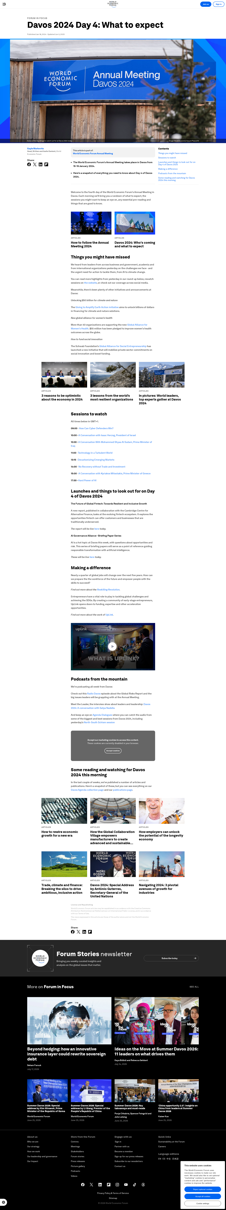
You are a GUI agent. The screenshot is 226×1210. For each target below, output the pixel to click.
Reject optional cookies (202, 1189)
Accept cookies (113, 751)
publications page (122, 789)
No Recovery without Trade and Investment (101, 466)
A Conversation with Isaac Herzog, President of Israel (107, 435)
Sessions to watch (167, 158)
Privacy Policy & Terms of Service (113, 1193)
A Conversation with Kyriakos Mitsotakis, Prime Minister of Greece (114, 473)
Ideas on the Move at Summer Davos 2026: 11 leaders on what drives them (156, 1051)
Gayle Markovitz (35, 148)
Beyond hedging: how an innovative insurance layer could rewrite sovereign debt (66, 1054)
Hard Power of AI (87, 480)
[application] (113, 646)
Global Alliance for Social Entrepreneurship (122, 346)
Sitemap (113, 1198)
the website (90, 282)
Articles (76, 238)
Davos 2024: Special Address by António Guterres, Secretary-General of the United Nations (112, 890)
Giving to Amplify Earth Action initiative (97, 307)
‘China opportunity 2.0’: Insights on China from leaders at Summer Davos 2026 (178, 1108)
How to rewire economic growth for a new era (59, 833)
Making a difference (168, 169)
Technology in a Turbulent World (95, 452)
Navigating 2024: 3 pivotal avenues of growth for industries (158, 889)
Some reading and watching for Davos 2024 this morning (176, 179)
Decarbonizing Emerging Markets (96, 459)
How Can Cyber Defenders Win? (96, 428)
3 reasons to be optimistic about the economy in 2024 (62, 397)
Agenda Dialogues (102, 714)
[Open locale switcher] (3, 1202)
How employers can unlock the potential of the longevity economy (161, 835)
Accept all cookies (202, 1196)
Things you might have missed (172, 153)
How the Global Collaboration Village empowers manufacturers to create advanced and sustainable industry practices (112, 839)
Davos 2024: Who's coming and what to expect (135, 244)
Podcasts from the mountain (172, 173)
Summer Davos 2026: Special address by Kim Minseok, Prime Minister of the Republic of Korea (46, 1108)
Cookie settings (202, 1203)
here (96, 528)
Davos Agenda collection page (87, 789)
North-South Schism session (99, 722)
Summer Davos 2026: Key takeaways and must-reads (130, 1107)
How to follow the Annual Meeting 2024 (90, 244)
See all (194, 987)
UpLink (109, 614)
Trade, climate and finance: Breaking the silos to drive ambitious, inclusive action (62, 889)
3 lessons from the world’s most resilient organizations (111, 397)
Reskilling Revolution (108, 589)
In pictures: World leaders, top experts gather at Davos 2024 (160, 399)
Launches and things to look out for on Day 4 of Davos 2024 (176, 163)
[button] (113, 646)
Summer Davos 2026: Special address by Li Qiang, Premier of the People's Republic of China (90, 1108)
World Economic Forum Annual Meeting (93, 153)
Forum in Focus (37, 18)
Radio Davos (94, 693)
